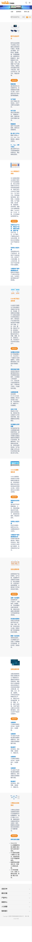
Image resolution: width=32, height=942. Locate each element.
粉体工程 (26, 11)
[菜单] (30, 3)
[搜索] (26, 3)
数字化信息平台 (15, 17)
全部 (12, 11)
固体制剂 (18, 11)
